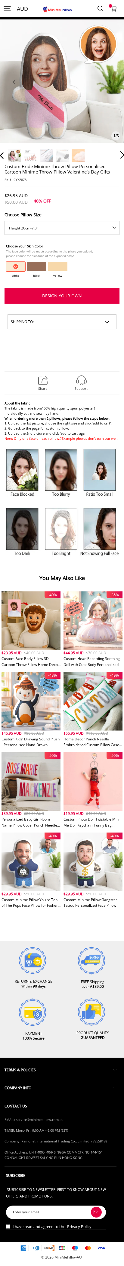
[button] (13, 89)
